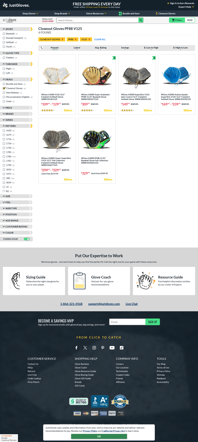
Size (8, 196)
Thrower (11, 64)
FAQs (30, 367)
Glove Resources (95, 13)
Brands (78, 382)
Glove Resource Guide (85, 371)
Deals (9, 79)
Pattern (11, 125)
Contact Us (33, 364)
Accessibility (163, 382)
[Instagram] (94, 347)
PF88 (70, 39)
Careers (120, 364)
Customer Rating (16, 226)
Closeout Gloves (166, 13)
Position (11, 214)
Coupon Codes (123, 374)
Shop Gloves (29, 13)
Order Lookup (34, 378)
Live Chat (132, 304)
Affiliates (120, 382)
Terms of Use (163, 367)
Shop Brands (60, 13)
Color (9, 232)
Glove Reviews (82, 364)
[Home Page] (16, 5)
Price (9, 107)
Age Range (12, 220)
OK (99, 436)
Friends (119, 378)
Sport (9, 29)
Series (9, 119)
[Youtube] (112, 347)
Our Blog (161, 364)
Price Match (33, 382)
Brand (9, 113)
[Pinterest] (102, 347)
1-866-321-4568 (71, 304)
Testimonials (122, 371)
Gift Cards (80, 385)
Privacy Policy (90, 430)
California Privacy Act (113, 430)
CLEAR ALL (100, 39)
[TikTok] (121, 347)
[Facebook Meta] (76, 347)
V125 (84, 39)
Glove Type (12, 53)
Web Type (11, 208)
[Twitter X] (85, 347)
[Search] (140, 20)
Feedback (161, 378)
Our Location (122, 367)
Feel (8, 202)
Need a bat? (47, 20)
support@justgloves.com (104, 304)
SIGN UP (152, 322)
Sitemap (161, 374)
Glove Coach (81, 367)
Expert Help (185, 7)
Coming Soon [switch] (10, 239)
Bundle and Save (130, 13)
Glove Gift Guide (83, 378)
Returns (31, 371)
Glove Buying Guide (84, 374)
